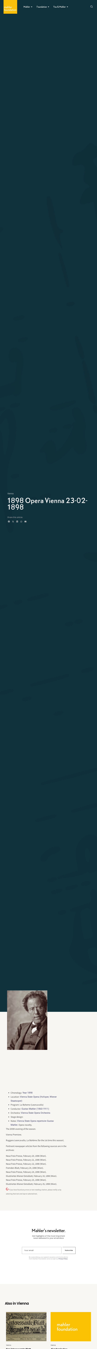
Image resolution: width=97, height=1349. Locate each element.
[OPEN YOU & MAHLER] (67, 7)
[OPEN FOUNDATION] (48, 7)
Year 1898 (27, 1092)
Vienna (10, 493)
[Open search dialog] (91, 7)
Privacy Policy (63, 1259)
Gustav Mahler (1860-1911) (35, 1108)
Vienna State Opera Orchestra (35, 1112)
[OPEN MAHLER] (32, 7)
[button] (9, 521)
